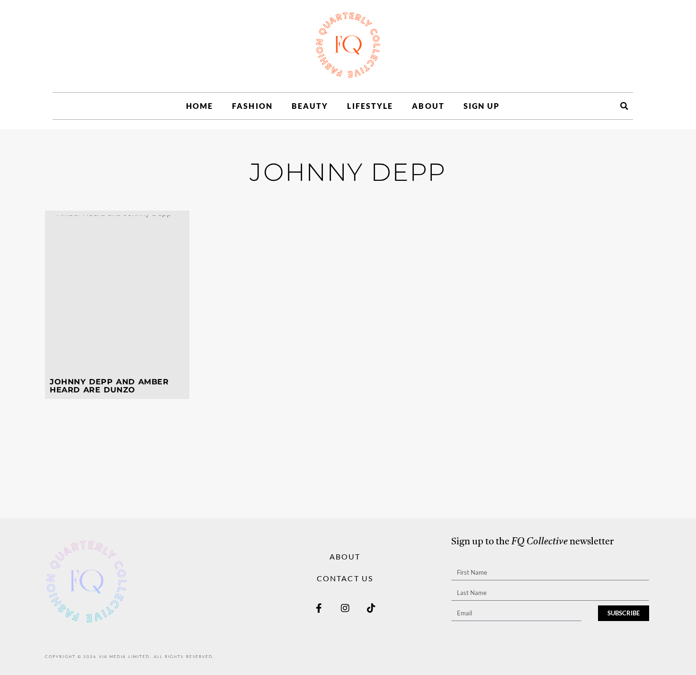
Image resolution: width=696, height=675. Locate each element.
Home (199, 105)
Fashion (252, 105)
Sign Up (482, 105)
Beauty (310, 105)
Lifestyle (370, 105)
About (428, 105)
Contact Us (345, 578)
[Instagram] (345, 608)
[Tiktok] (371, 608)
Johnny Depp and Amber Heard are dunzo (109, 386)
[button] (624, 106)
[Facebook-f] (319, 608)
